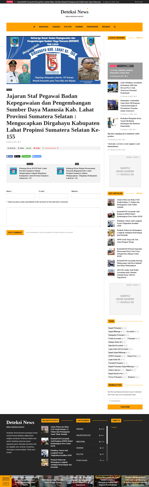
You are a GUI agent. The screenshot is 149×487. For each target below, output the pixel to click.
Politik (79, 454)
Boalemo (133, 377)
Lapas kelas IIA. (116, 359)
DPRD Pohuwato (116, 356)
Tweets (114, 427)
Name (9, 191)
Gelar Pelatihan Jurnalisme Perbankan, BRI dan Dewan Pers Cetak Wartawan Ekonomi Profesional (131, 88)
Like (29, 148)
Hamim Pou (133, 356)
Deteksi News (74, 11)
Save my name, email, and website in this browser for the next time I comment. (38, 202)
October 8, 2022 (127, 96)
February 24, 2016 (115, 140)
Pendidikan (81, 460)
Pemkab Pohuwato (117, 363)
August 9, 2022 (127, 129)
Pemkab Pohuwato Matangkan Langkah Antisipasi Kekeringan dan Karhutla (129, 232)
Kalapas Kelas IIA (117, 342)
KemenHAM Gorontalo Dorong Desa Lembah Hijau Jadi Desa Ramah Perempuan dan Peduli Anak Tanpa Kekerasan (59, 2)
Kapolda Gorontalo (117, 345)
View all (139, 38)
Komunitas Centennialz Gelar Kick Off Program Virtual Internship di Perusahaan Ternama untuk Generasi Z (130, 106)
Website (74, 191)
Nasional (80, 442)
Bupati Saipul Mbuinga (119, 352)
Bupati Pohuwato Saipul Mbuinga (123, 366)
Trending (10, 2)
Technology (121, 66)
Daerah (9, 90)
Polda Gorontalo (116, 338)
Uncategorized (83, 435)
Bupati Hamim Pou (117, 373)
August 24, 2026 (109, 2)
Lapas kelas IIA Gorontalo (120, 349)
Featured (113, 66)
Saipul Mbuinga (116, 331)
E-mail (42, 191)
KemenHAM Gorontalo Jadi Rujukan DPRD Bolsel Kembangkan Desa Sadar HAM (129, 214)
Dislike (38, 148)
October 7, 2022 (127, 114)
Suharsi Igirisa (116, 370)
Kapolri (130, 370)
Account (140, 2)
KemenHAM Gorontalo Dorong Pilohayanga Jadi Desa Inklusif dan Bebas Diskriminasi (129, 263)
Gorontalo (132, 331)
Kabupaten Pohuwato (118, 335)
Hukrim (79, 448)
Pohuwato (133, 338)
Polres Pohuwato (117, 377)
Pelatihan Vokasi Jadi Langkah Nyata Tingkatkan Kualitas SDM (129, 223)
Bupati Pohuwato (117, 328)
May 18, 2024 (12, 142)
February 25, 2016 (118, 76)
